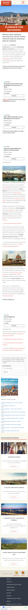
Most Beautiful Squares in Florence (13, 339)
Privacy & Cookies (11, 590)
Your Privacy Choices (7, 607)
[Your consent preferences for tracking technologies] (25, 607)
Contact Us (9, 581)
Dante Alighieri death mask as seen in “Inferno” (11, 421)
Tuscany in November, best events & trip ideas (11, 424)
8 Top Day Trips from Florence (14, 487)
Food (22, 575)
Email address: (6, 366)
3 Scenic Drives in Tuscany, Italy (8, 405)
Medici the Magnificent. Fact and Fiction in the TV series (13, 415)
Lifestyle (16, 575)
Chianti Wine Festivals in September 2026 (10, 430)
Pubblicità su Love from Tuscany (14, 598)
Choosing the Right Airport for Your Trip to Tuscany (12, 402)
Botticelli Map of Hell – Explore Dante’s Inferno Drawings (13, 412)
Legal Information (10, 587)
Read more (13, 466)
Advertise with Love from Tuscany (14, 584)
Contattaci (9, 595)
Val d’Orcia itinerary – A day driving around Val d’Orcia (12, 427)
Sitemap (8, 601)
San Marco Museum (14, 457)
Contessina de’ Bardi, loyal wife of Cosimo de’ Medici (12, 418)
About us (9, 579)
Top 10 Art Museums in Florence (12, 223)
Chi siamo (9, 592)
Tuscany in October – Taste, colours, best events (11, 409)
